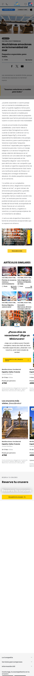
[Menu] (3, 4)
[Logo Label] (17, 4)
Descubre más (17, 251)
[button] (25, 4)
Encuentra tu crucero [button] (16, 497)
